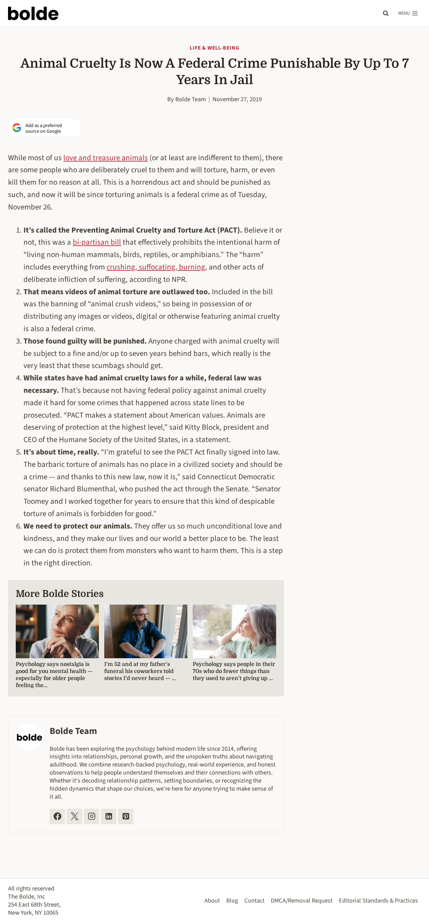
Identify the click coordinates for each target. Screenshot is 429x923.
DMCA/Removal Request (301, 900)
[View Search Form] (386, 13)
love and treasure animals (105, 157)
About (212, 900)
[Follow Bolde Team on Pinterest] (125, 816)
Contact (254, 900)
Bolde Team (190, 99)
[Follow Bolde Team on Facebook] (57, 816)
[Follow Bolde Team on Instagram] (91, 816)
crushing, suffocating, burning (156, 266)
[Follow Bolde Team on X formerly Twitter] (74, 816)
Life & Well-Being (214, 48)
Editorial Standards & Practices (378, 900)
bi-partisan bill (97, 242)
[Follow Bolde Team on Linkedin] (108, 816)
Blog (232, 900)
